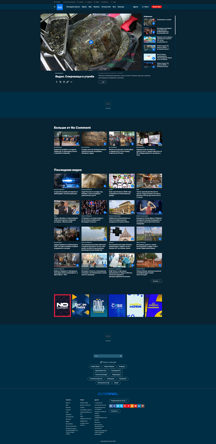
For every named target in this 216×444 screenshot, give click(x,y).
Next (114, 7)
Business (96, 7)
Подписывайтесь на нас (118, 400)
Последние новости (73, 7)
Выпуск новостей (85, 405)
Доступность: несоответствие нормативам (99, 426)
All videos (155, 281)
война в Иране (95, 366)
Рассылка (114, 411)
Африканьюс (84, 421)
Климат (111, 242)
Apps (81, 416)
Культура (121, 7)
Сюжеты (68, 400)
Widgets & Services (85, 418)
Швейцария (110, 378)
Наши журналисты (71, 426)
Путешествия (106, 7)
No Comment (58, 147)
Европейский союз (100, 370)
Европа (84, 7)
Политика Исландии (101, 374)
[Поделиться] (64, 82)
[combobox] (120, 2)
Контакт (97, 420)
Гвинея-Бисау (141, 268)
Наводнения (122, 378)
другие (97, 400)
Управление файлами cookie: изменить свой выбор (101, 432)
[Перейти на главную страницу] (60, 7)
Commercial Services (100, 405)
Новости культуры (114, 216)
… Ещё (102, 82)
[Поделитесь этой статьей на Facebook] (56, 82)
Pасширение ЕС (116, 370)
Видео (67, 421)
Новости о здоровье (115, 268)
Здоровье (68, 414)
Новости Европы (59, 189)
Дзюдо (116, 382)
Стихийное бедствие (96, 378)
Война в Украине (109, 366)
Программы (69, 423)
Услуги (82, 400)
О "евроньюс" (99, 402)
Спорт (111, 189)
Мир (90, 7)
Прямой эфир (157, 6)
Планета (68, 409)
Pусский (58, 2)
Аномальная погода (103, 382)
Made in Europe (141, 242)
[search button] (111, 2)
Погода (82, 407)
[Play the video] (91, 42)
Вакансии (97, 422)
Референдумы (116, 374)
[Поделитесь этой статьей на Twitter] (60, 82)
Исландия (122, 366)
